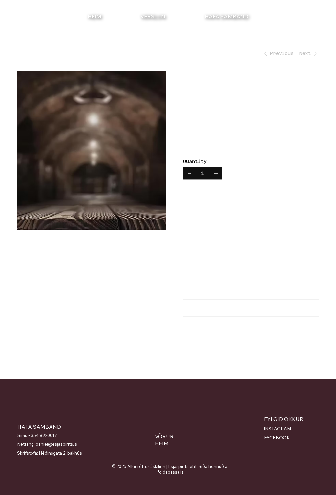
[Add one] (215, 173)
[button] (323, 16)
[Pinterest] (202, 348)
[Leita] (258, 16)
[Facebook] (194, 348)
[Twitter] (210, 348)
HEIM (162, 443)
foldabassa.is (171, 472)
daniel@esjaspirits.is (56, 444)
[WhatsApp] (186, 348)
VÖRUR (164, 436)
